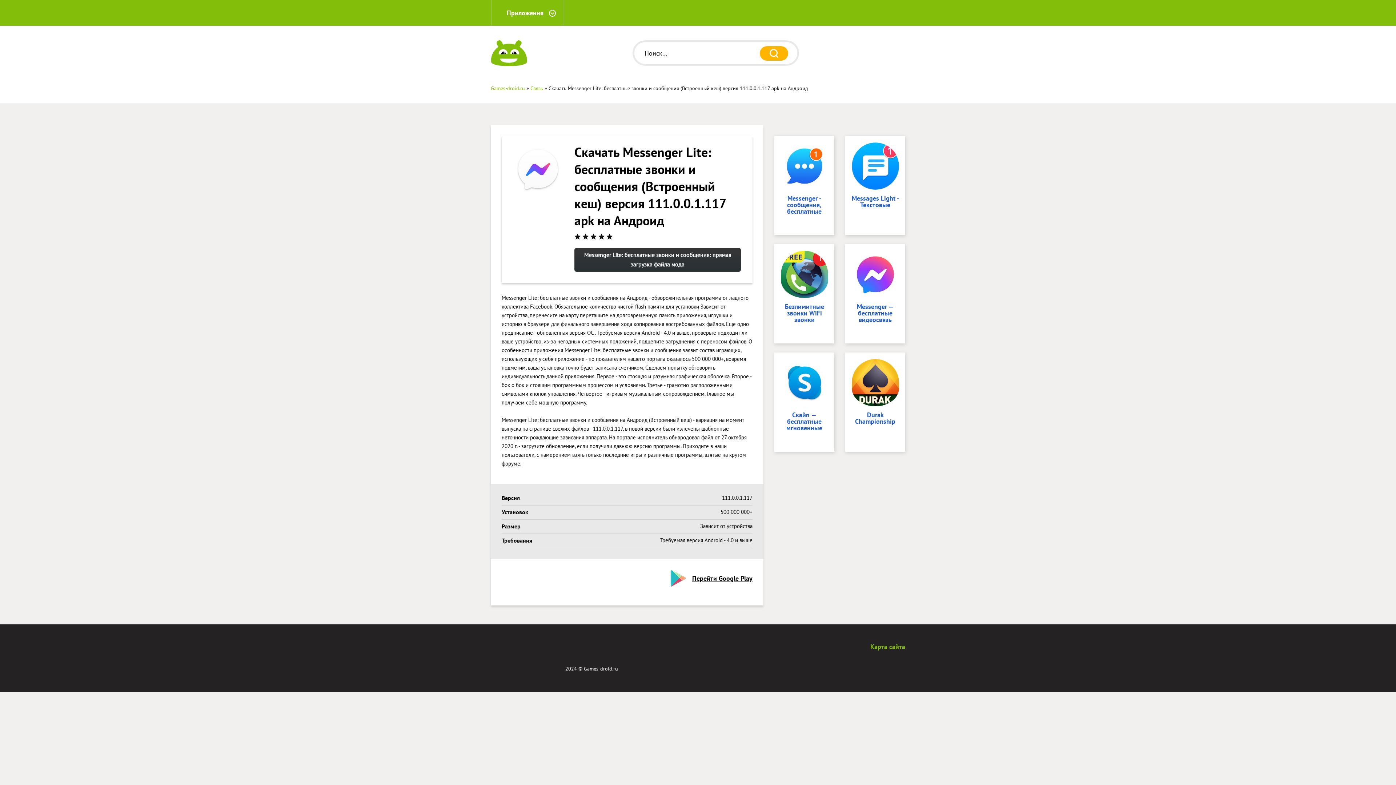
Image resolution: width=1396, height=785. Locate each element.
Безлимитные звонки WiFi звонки (804, 313)
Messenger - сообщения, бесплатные (804, 205)
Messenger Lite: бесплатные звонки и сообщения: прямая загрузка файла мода (657, 259)
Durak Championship (875, 419)
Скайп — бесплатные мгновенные (804, 422)
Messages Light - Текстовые (875, 202)
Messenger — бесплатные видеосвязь (875, 313)
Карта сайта (887, 647)
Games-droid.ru (601, 668)
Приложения (525, 13)
